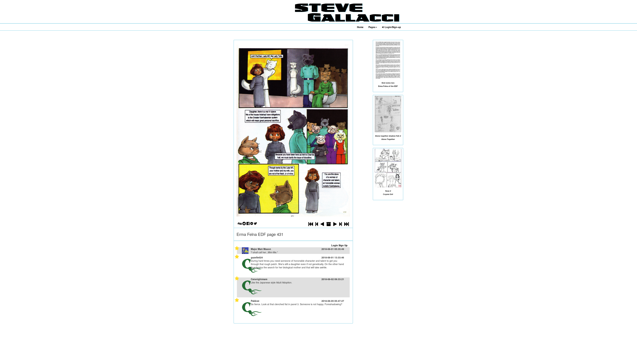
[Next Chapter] (340, 224)
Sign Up (343, 245)
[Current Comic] (346, 224)
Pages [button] (371, 27)
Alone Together (388, 139)
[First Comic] (310, 224)
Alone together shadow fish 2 (388, 136)
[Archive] (328, 224)
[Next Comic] (335, 224)
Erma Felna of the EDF (388, 86)
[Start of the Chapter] (316, 224)
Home (360, 27)
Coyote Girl (388, 194)
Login (334, 245)
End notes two (388, 83)
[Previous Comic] (322, 224)
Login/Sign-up (392, 27)
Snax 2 (388, 191)
